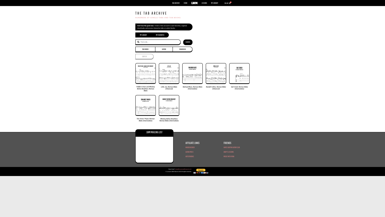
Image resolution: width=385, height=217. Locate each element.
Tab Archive (176, 3)
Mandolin (182, 49)
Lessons (204, 3)
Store (185, 3)
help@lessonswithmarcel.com (183, 169)
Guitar (164, 49)
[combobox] (158, 42)
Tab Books (145, 49)
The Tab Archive (151, 13)
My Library (214, 3)
